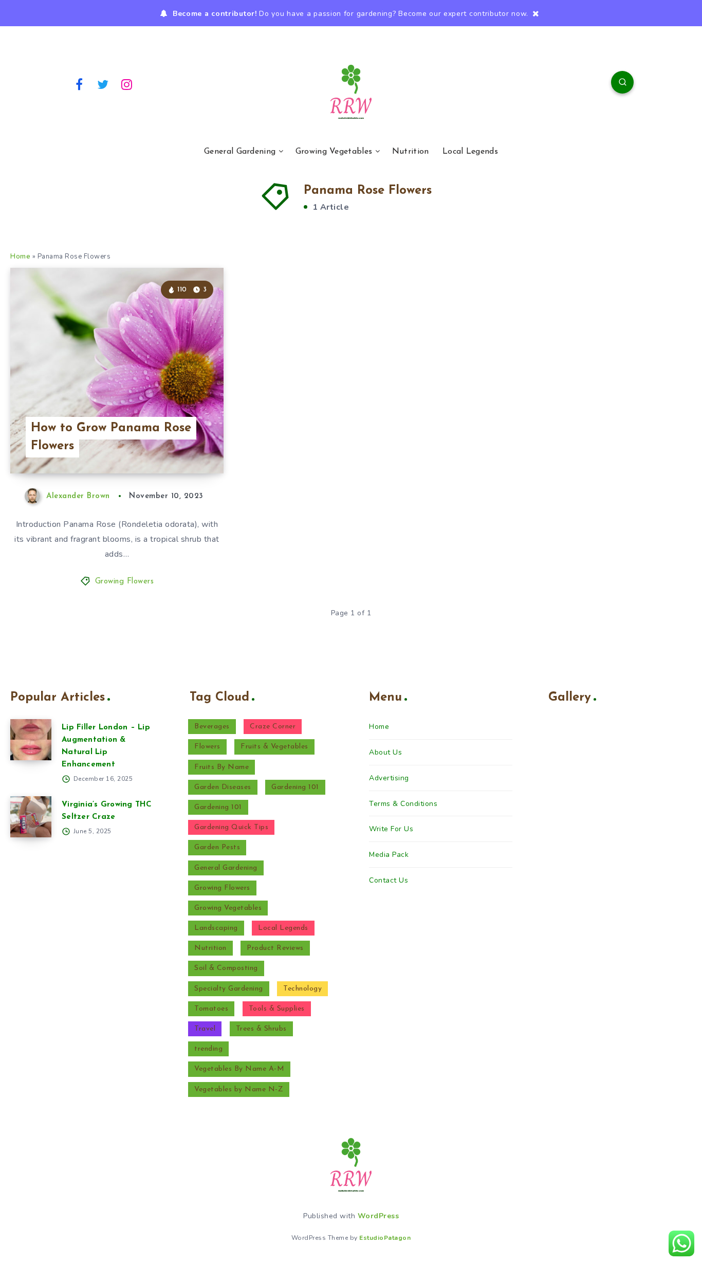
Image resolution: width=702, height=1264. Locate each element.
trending (208, 1049)
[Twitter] (103, 83)
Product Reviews (275, 948)
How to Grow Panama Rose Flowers (111, 437)
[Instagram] (127, 83)
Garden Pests (217, 847)
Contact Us (388, 880)
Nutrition (410, 152)
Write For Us (391, 829)
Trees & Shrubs (261, 1029)
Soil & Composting (226, 968)
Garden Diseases (222, 787)
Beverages (212, 726)
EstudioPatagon (385, 1238)
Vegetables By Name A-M (239, 1069)
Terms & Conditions (403, 804)
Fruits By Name (221, 767)
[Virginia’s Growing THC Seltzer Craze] (30, 816)
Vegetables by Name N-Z (238, 1089)
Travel (204, 1029)
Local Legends (470, 152)
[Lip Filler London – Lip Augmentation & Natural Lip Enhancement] (30, 739)
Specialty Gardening (228, 989)
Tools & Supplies (277, 1009)
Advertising (389, 778)
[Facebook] (79, 83)
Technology (302, 989)
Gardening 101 (295, 787)
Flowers (207, 746)
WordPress (378, 1216)
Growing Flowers (124, 581)
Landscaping (216, 928)
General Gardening (239, 152)
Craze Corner (272, 726)
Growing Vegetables (333, 152)
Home (20, 256)
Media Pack (389, 854)
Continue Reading (175, 442)
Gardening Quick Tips (231, 827)
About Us (385, 752)
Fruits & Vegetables (274, 746)
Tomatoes (211, 1009)
